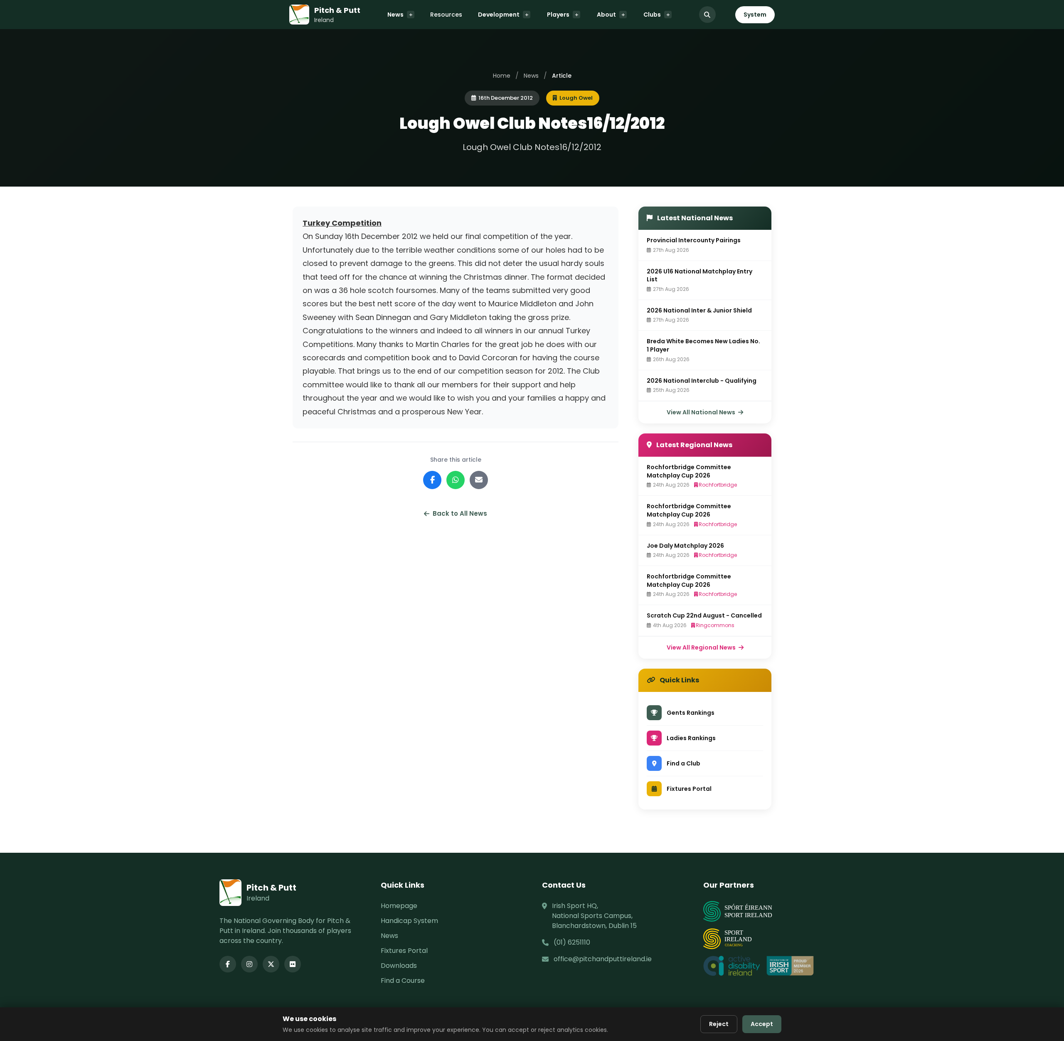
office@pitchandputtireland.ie (603, 959)
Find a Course (403, 980)
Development (499, 14)
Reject (719, 1024)
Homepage (399, 906)
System (755, 14)
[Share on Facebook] (432, 480)
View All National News (701, 412)
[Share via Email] (479, 480)
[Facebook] (227, 964)
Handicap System (409, 920)
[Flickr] (292, 964)
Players (558, 14)
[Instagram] (249, 964)
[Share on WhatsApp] (455, 480)
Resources (446, 14)
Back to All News (460, 513)
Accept (762, 1024)
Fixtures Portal (404, 950)
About (606, 14)
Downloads (399, 965)
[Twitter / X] (271, 964)
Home (501, 75)
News (395, 14)
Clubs (652, 14)
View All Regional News (702, 647)
